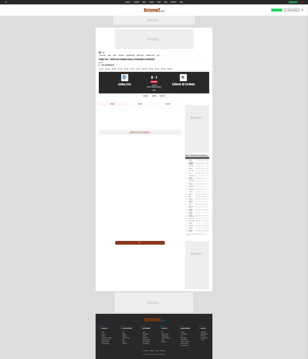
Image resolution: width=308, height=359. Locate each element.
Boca (190, 173)
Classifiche (154, 96)
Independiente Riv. (192, 187)
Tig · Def (132, 69)
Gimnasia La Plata (191, 207)
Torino (159, 2)
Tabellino (140, 104)
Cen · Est (101, 69)
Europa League (140, 55)
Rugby (124, 334)
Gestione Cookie (185, 341)
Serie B (114, 55)
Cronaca (112, 104)
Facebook (145, 350)
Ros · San (108, 69)
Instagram (151, 350)
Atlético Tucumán (191, 178)
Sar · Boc (151, 69)
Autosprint (145, 334)
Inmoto (144, 336)
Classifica (127, 2)
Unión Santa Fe (191, 181)
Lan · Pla (138, 69)
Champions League (130, 55)
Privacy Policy (184, 343)
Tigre (190, 204)
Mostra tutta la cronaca (140, 132)
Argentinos (191, 218)
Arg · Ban (126, 69)
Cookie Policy (184, 339)
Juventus (151, 2)
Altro (158, 55)
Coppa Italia (121, 55)
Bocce (124, 341)
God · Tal (145, 69)
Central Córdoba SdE (192, 216)
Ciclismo (124, 336)
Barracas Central (191, 231)
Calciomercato (105, 343)
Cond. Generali (184, 345)
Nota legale (184, 338)
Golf (123, 339)
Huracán (191, 168)
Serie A (144, 2)
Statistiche (167, 104)
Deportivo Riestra (191, 201)
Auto (144, 332)
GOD (190, 196)
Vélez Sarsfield (191, 160)
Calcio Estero (105, 341)
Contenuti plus (293, 2)
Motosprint (145, 338)
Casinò (181, 2)
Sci (123, 332)
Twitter (157, 350)
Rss (162, 332)
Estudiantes (191, 189)
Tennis (165, 2)
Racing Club (191, 166)
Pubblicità (203, 332)
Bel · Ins (120, 69)
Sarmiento (191, 225)
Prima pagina (165, 336)
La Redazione (184, 334)
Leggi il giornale (293, 10)
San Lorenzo (191, 220)
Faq (181, 336)
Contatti (183, 332)
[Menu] (6, 2)
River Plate (191, 171)
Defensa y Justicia (191, 213)
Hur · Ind (163, 69)
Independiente (192, 175)
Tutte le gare (103, 55)
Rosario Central (190, 210)
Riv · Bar (114, 69)
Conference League (150, 55)
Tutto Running (126, 338)
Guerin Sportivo (147, 339)
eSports (124, 343)
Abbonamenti (165, 334)
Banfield (190, 228)
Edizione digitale (166, 338)
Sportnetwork (146, 341)
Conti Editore (146, 343)
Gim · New (169, 69)
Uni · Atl (157, 69)
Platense (191, 184)
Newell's (191, 223)
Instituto (190, 191)
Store (163, 339)
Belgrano (191, 199)
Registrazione (204, 334)
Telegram (162, 350)
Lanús (190, 194)
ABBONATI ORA (276, 10)
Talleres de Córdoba (191, 163)
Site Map (203, 336)
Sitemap (164, 341)
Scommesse (173, 2)
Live (301, 2)
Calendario (136, 2)
